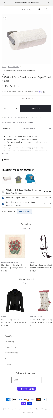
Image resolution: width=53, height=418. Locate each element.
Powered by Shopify (21, 409)
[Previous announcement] (4, 2)
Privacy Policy (10, 347)
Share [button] (6, 160)
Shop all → (27, 228)
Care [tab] (49, 128)
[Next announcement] (48, 2)
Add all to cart (24, 211)
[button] (5, 9)
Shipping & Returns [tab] (28, 128)
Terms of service (27, 413)
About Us (8, 336)
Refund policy (34, 409)
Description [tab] (6, 128)
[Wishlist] (43, 9)
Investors (8, 364)
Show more (5, 153)
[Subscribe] (39, 380)
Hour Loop (11, 409)
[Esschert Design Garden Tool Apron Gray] (19, 178)
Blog (7, 358)
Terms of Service (11, 353)
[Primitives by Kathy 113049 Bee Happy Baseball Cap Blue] (30, 178)
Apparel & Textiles (13, 67)
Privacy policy (45, 409)
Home (4, 67)
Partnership (9, 341)
